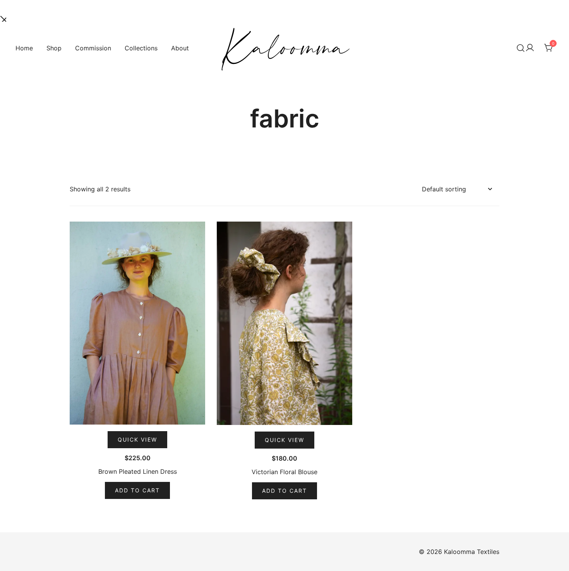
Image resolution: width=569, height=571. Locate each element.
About (180, 48)
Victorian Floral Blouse (284, 472)
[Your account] (530, 48)
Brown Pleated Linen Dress (137, 471)
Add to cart (137, 490)
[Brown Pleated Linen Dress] (137, 323)
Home (24, 48)
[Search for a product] (520, 48)
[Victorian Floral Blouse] (284, 323)
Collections (141, 48)
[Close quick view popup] (3, 18)
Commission (93, 48)
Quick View (137, 439)
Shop (54, 48)
